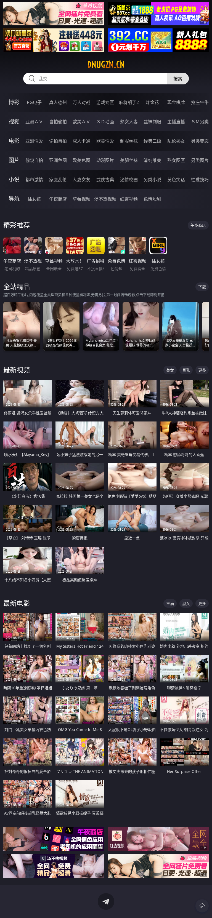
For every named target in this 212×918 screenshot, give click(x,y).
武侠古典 (105, 180)
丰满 (170, 603)
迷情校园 (129, 180)
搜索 (177, 79)
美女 (170, 370)
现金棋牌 (176, 102)
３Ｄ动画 (105, 122)
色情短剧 (152, 199)
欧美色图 (81, 160)
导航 (14, 198)
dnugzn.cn (106, 64)
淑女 (186, 603)
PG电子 (34, 102)
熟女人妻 (129, 122)
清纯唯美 (152, 160)
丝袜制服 (152, 122)
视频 (14, 121)
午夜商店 (58, 199)
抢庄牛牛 (200, 102)
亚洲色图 (58, 160)
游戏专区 (105, 102)
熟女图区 (176, 160)
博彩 (14, 102)
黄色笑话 (176, 180)
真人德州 (58, 102)
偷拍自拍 (58, 141)
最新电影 (16, 603)
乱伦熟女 (176, 141)
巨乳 (186, 370)
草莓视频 (81, 199)
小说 (14, 179)
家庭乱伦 (58, 180)
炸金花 (152, 102)
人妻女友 (81, 180)
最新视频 (16, 369)
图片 (14, 160)
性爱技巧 (200, 180)
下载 (202, 286)
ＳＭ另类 (200, 122)
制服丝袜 (129, 141)
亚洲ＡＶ (34, 122)
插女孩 (34, 199)
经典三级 (152, 141)
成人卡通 (81, 141)
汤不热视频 (105, 199)
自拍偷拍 (58, 122)
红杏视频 (129, 199)
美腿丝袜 (129, 160)
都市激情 (34, 180)
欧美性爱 (105, 141)
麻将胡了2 (129, 102)
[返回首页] (202, 905)
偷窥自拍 (34, 160)
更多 (202, 370)
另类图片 (200, 160)
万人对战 (81, 102)
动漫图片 (105, 160)
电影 (14, 141)
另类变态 (200, 141)
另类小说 (152, 180)
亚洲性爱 (34, 141)
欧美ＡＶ (81, 122)
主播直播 (176, 122)
